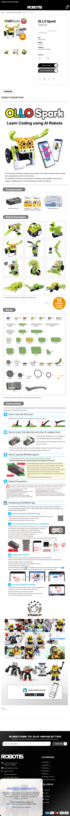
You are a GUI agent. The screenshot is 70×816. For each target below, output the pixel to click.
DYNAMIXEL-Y (46, 768)
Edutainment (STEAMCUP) (13, 12)
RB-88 (4, 709)
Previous (2, 31)
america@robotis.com (11, 768)
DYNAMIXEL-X (46, 765)
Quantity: (41, 54)
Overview (8, 91)
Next (28, 31)
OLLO (24, 12)
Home (3, 12)
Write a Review (43, 32)
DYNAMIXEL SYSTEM (48, 776)
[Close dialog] (40, 780)
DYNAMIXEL (45, 774)
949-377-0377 (8, 771)
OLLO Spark (31, 12)
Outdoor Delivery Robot (48, 779)
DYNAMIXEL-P (46, 771)
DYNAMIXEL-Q (46, 762)
